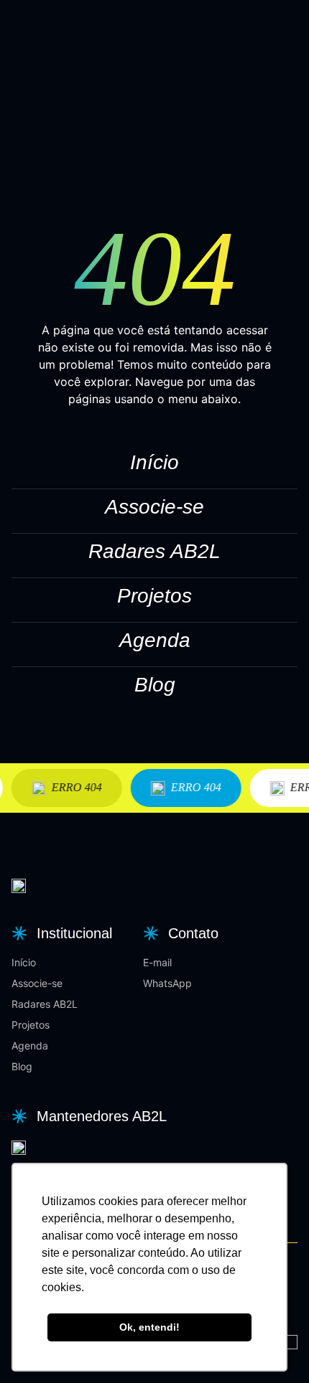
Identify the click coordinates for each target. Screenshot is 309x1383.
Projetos (154, 596)
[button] (60, 933)
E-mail (157, 962)
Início (154, 462)
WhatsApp (167, 983)
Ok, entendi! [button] (149, 1327)
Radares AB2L (154, 551)
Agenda (154, 640)
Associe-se (154, 507)
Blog (154, 685)
